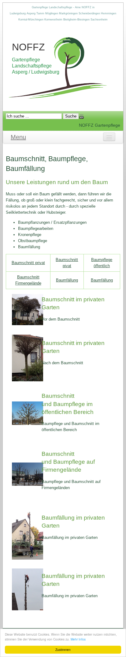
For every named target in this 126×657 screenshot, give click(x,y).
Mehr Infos (78, 639)
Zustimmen (63, 649)
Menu (18, 137)
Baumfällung (67, 280)
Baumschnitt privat (28, 262)
